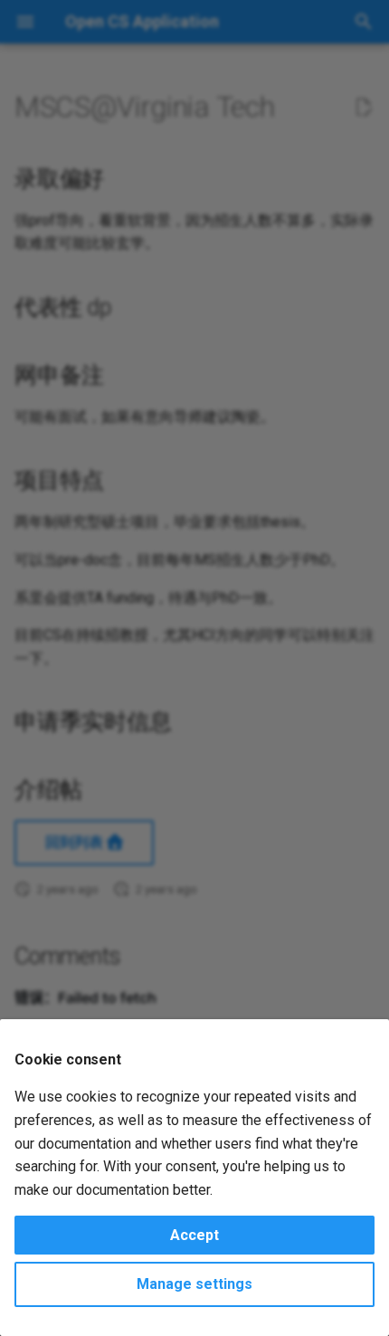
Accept (194, 1235)
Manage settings (194, 1284)
